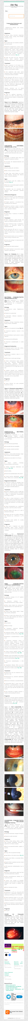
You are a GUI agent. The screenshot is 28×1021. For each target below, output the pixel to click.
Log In (20, 949)
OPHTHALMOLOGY (19, 1002)
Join (19, 996)
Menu (6, 11)
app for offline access (14, 1018)
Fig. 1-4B (21, 477)
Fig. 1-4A (11, 468)
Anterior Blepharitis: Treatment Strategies (8, 974)
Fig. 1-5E (15, 703)
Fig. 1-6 (21, 855)
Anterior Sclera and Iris (11, 985)
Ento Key (14, 4)
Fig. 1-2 (11, 182)
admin (14, 1002)
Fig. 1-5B (19, 652)
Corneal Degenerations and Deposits (13, 986)
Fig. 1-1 (17, 54)
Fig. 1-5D (19, 667)
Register (17, 950)
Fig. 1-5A (21, 633)
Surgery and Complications (11, 987)
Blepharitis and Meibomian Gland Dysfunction (18, 963)
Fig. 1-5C (17, 658)
